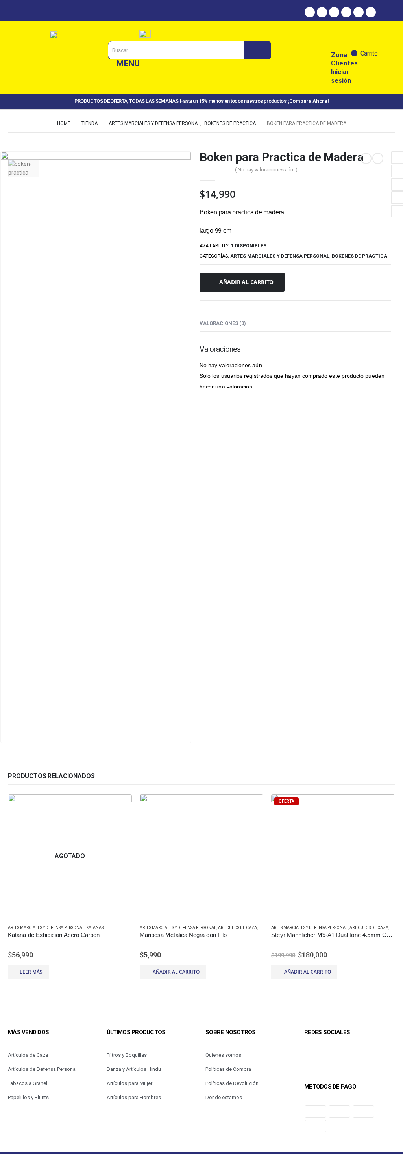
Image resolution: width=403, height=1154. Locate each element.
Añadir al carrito (246, 282)
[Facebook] (310, 12)
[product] (202, 856)
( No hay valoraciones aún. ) (266, 170)
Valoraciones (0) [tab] (223, 323)
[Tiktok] (358, 12)
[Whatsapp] (334, 12)
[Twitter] (346, 12)
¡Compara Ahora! (308, 101)
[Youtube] (371, 12)
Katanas (95, 927)
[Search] (257, 50)
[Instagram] (322, 12)
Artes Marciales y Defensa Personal (279, 256)
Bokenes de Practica (359, 256)
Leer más (31, 971)
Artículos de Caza (237, 927)
